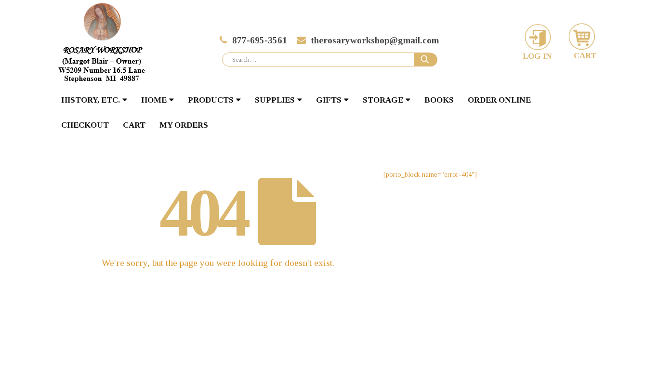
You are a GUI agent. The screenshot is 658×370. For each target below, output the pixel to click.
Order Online (499, 100)
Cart (134, 125)
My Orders (183, 125)
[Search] (425, 59)
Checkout (85, 125)
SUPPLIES (275, 100)
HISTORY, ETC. (90, 100)
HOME (154, 100)
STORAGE (383, 100)
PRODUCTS (211, 100)
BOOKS (439, 100)
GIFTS (329, 100)
